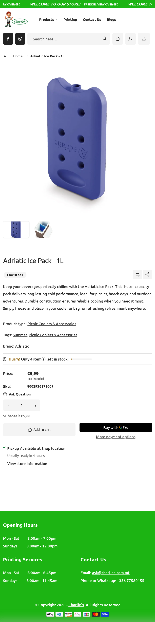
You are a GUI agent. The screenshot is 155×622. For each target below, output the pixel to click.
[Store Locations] (144, 39)
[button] (16, 234)
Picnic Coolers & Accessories (51, 323)
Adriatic (22, 346)
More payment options (115, 436)
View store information (27, 463)
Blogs (111, 19)
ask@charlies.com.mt (111, 572)
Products (46, 19)
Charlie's (76, 604)
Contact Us (92, 19)
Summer (20, 334)
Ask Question (20, 394)
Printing (70, 19)
